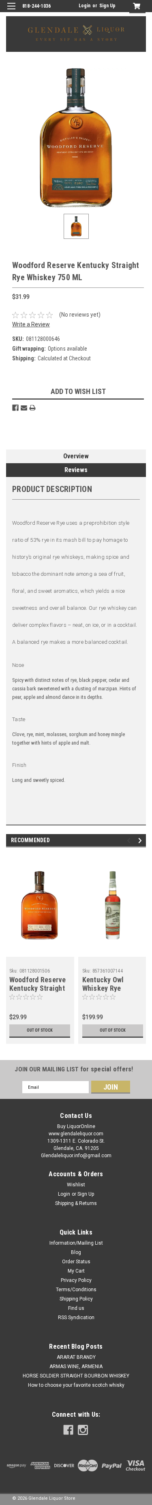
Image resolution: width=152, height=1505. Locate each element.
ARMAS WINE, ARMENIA (76, 1366)
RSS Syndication (76, 1317)
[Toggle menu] (11, 11)
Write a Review (31, 324)
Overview (76, 456)
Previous (130, 841)
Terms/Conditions (76, 1289)
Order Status (76, 1261)
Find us (76, 1308)
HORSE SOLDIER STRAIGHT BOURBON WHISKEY (76, 1376)
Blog (76, 1252)
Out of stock (40, 1030)
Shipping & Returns (76, 1203)
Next (141, 841)
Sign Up (107, 6)
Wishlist (76, 1185)
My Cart (76, 1271)
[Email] (24, 407)
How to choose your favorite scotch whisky (76, 1385)
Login (84, 6)
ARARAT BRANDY (76, 1357)
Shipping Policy (76, 1299)
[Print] (32, 407)
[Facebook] (15, 407)
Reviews (76, 470)
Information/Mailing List (76, 1243)
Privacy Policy (76, 1280)
